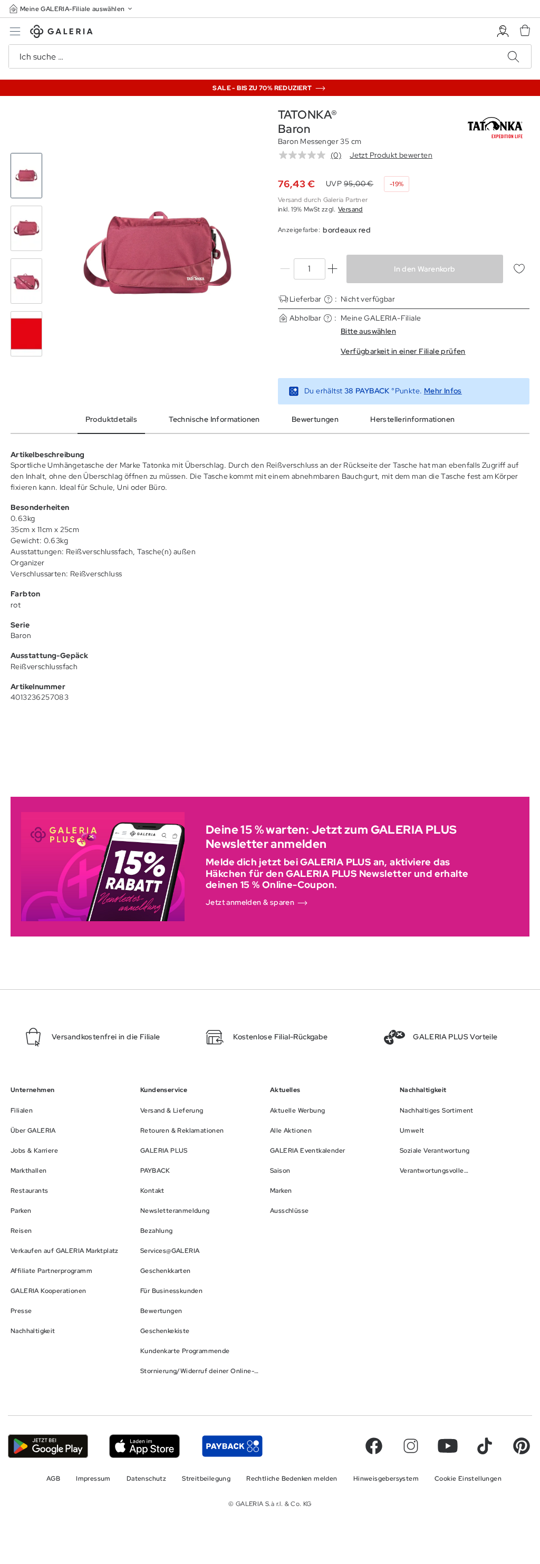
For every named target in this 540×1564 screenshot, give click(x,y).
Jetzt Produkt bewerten (391, 155)
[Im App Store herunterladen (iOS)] (144, 1446)
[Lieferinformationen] (328, 299)
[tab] (157, 255)
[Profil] (503, 31)
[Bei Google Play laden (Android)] (48, 1446)
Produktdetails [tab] (111, 419)
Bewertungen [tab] (315, 419)
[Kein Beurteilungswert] (305, 155)
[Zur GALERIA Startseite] (61, 33)
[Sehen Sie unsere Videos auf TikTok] (484, 1445)
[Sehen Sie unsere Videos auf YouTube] (447, 1445)
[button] (72, 8)
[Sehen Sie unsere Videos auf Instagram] (410, 1445)
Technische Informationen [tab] (214, 419)
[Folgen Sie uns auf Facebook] (373, 1445)
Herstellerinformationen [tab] (412, 419)
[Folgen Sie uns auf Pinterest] (521, 1445)
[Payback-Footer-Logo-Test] (232, 1446)
